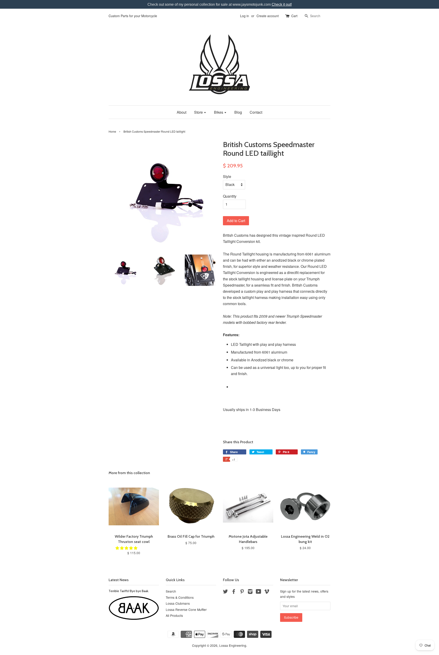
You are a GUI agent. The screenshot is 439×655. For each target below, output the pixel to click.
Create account (268, 15)
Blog (238, 112)
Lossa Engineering (232, 645)
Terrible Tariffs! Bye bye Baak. (129, 591)
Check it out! (282, 4)
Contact (256, 112)
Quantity (229, 196)
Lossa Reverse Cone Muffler (186, 609)
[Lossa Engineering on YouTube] (258, 592)
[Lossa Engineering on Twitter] (225, 592)
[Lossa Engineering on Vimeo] (266, 592)
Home (112, 131)
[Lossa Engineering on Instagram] (250, 592)
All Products (174, 615)
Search (171, 591)
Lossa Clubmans (178, 603)
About (181, 112)
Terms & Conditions (180, 597)
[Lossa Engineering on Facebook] (233, 592)
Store (199, 112)
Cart (294, 15)
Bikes (219, 112)
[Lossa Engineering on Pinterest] (241, 592)
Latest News (118, 580)
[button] (126, 547)
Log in (244, 15)
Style (227, 176)
